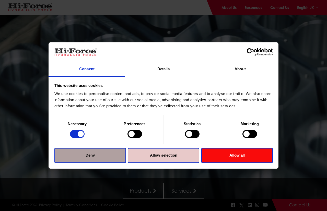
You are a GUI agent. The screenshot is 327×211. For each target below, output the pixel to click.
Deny (90, 155)
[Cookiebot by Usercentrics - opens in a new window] (250, 52)
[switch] (134, 134)
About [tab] (240, 69)
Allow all (237, 155)
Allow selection (163, 155)
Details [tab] (163, 69)
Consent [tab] (87, 69)
